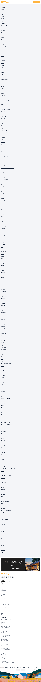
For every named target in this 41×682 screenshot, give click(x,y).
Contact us (3, 614)
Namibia (3, 342)
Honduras (3, 223)
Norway (2, 366)
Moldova (3, 324)
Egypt (2, 151)
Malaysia (3, 303)
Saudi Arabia (3, 433)
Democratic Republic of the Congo (8, 135)
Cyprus (2, 128)
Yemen (2, 545)
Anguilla (2, 21)
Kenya (2, 265)
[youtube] (13, 577)
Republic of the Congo (5, 398)
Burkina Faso (3, 83)
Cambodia (3, 88)
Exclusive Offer (3, 654)
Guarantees (3, 645)
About (2, 589)
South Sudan (3, 461)
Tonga (2, 498)
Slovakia (3, 450)
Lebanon (3, 279)
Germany (3, 191)
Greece (2, 198)
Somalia (2, 454)
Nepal (2, 345)
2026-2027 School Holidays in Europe (7, 662)
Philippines (3, 386)
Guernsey (3, 212)
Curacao (3, 125)
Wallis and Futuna (4, 540)
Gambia (2, 186)
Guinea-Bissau (4, 216)
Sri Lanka (3, 466)
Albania (2, 11)
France (2, 174)
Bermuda (3, 60)
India (2, 233)
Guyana (2, 219)
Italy (2, 249)
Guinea (2, 214)
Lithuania (3, 289)
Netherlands (3, 347)
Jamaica (2, 254)
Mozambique (4, 338)
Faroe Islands (4, 165)
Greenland (3, 200)
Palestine (3, 375)
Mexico (2, 321)
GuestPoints (3, 603)
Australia (3, 35)
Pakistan (3, 370)
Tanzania (3, 491)
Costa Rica (3, 118)
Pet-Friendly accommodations (6, 635)
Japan (2, 256)
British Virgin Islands (5, 76)
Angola (2, 18)
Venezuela (3, 536)
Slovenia (3, 452)
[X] (11, 577)
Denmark (3, 137)
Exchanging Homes (4, 641)
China (2, 107)
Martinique (3, 312)
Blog (2, 591)
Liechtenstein (4, 286)
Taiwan (2, 487)
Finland (2, 172)
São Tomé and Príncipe (5, 431)
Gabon (2, 184)
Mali (2, 307)
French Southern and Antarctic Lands (8, 181)
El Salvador (3, 154)
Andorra (3, 16)
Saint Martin (3, 419)
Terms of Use (6, 667)
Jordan (2, 260)
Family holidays (3, 658)
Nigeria (2, 361)
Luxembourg (3, 291)
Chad (2, 102)
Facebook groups (4, 631)
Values (2, 600)
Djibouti (2, 139)
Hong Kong (3, 226)
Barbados (3, 49)
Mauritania (3, 314)
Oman (2, 368)
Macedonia (3, 296)
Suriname (3, 473)
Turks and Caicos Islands (6, 510)
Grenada (3, 202)
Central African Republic (6, 100)
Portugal (3, 391)
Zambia (2, 547)
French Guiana (4, 177)
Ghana (2, 193)
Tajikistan (3, 489)
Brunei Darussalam (5, 79)
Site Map (35, 667)
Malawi (2, 300)
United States (4, 524)
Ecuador (3, 149)
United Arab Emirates (5, 519)
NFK (2, 354)
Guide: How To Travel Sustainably (6, 619)
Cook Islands (3, 116)
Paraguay (3, 382)
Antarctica (3, 23)
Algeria (2, 14)
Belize (2, 56)
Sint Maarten (3, 447)
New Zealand (4, 352)
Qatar (2, 396)
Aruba (2, 32)
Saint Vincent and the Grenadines (7, 424)
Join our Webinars (4, 623)
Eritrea (2, 158)
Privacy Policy (19, 667)
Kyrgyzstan (3, 272)
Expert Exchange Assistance (6, 649)
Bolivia (2, 65)
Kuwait (2, 270)
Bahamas (3, 42)
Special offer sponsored (5, 648)
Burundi (2, 86)
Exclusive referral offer (5, 621)
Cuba (2, 123)
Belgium (2, 53)
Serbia (2, 438)
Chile (2, 104)
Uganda (2, 515)
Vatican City (3, 533)
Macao (2, 293)
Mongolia (3, 328)
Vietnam (3, 538)
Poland (2, 389)
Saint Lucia (3, 417)
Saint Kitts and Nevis (5, 414)
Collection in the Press (5, 643)
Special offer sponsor (4, 640)
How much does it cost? (5, 604)
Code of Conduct (12, 667)
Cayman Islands (4, 97)
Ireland (2, 242)
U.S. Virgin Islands (4, 512)
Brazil (2, 74)
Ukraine (2, 517)
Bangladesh (3, 46)
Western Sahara (4, 543)
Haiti (2, 221)
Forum (2, 613)
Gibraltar (3, 195)
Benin (2, 58)
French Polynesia (4, 179)
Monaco (3, 326)
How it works (3, 652)
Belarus (2, 51)
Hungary (3, 228)
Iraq (2, 240)
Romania (3, 403)
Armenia (3, 30)
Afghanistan (3, 7)
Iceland (2, 230)
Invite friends (3, 607)
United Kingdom (4, 522)
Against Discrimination (5, 628)
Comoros (3, 114)
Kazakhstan (3, 263)
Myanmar (3, 340)
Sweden (2, 480)
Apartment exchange (4, 661)
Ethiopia (2, 163)
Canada (2, 93)
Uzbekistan (3, 529)
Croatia (2, 121)
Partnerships (3, 657)
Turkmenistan (3, 508)
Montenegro (3, 331)
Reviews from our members (6, 627)
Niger (2, 359)
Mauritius (3, 317)
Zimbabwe (3, 550)
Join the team (3, 590)
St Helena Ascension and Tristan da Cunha (9, 468)
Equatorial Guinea (4, 156)
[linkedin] (8, 577)
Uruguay (3, 526)
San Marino (3, 429)
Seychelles (3, 440)
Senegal (2, 436)
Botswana (3, 72)
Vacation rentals (4, 622)
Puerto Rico (3, 393)
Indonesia (3, 235)
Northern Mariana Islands (6, 363)
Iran (2, 237)
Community (3, 594)
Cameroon (3, 90)
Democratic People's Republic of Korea (9, 132)
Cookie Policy (25, 667)
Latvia (2, 277)
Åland (2, 9)
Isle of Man (3, 244)
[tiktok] (6, 577)
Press (2, 595)
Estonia (2, 161)
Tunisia (2, 503)
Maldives (3, 305)
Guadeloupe (3, 205)
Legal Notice (30, 667)
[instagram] (4, 577)
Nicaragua (3, 356)
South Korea (3, 459)
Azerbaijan (3, 39)
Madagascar (3, 298)
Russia (2, 405)
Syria (2, 484)
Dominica (3, 142)
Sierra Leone (3, 443)
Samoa (2, 426)
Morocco (3, 335)
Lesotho (2, 282)
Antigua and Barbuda (5, 25)
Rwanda (2, 407)
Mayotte (3, 319)
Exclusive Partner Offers (5, 650)
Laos (2, 274)
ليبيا (2, 552)
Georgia (3, 188)
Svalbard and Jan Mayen (6, 475)
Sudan (2, 471)
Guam (2, 207)
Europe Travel (3, 636)
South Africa (3, 457)
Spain (2, 464)
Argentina (3, 28)
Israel (2, 247)
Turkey (2, 505)
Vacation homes (4, 639)
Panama (2, 377)
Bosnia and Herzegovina (6, 69)
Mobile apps (3, 593)
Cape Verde (3, 95)
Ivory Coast (3, 251)
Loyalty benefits (4, 663)
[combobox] (17, 670)
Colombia (3, 111)
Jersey (2, 258)
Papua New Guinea (5, 379)
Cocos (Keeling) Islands (6, 109)
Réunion (2, 400)
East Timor (3, 147)
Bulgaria (3, 81)
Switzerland (3, 482)
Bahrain (2, 44)
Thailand (3, 494)
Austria (2, 37)
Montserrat (3, 333)
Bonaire (2, 67)
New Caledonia (4, 349)
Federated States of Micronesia (7, 168)
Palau (2, 372)
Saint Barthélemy (4, 410)
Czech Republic (4, 130)
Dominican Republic (5, 144)
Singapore (3, 445)
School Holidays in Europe (5, 626)
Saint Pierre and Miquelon (6, 422)
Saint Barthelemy (4, 412)
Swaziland (3, 478)
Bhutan (2, 63)
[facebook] (2, 577)
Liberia (2, 284)
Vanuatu (2, 531)
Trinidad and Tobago (5, 501)
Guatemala (3, 209)
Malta (2, 310)
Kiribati (2, 267)
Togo (2, 496)
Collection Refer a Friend (5, 644)
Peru (2, 384)
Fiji (1, 170)
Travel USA (3, 632)
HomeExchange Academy (5, 630)
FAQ (2, 612)
